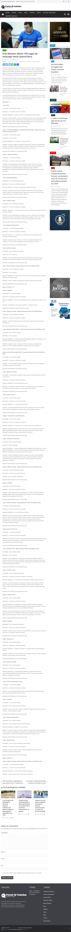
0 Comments (16, 59)
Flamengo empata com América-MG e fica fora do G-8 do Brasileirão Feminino (64, 141)
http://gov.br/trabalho (19, 73)
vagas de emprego (36, 61)
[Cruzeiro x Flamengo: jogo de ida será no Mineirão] (60, 107)
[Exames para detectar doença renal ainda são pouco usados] (54, 91)
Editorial (32, 12)
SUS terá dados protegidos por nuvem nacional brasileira (57, 68)
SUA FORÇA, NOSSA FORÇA (49, 12)
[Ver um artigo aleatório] (68, 14)
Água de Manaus (47, 903)
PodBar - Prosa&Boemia (34, 891)
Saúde (53, 61)
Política (14, 12)
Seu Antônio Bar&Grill (34, 892)
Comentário (4, 833)
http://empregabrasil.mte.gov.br (11, 75)
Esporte (53, 115)
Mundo (39, 12)
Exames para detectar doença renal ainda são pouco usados (64, 89)
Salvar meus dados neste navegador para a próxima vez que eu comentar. (22, 873)
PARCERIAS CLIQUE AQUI (11, 16)
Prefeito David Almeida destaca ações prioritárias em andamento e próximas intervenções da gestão (24, 805)
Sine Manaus (29, 61)
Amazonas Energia (47, 900)
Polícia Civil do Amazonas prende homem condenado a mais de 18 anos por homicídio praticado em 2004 (59, 177)
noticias (16, 61)
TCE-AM (45, 918)
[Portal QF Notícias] (2, 14)
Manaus (12, 61)
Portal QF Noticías (22, 61)
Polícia (20, 12)
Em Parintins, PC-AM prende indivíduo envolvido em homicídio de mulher (36, 782)
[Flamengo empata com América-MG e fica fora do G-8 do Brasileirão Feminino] (54, 143)
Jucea (44, 906)
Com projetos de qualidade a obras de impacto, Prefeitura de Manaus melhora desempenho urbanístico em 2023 (7, 807)
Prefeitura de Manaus (8, 68)
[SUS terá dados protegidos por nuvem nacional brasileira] (60, 53)
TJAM (44, 915)
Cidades (8, 12)
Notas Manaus (46, 921)
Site (2, 865)
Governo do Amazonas (48, 894)
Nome (3, 852)
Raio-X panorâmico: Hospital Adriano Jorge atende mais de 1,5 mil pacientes (13, 782)
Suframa (45, 909)
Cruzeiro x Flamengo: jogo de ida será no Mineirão (59, 120)
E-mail (3, 858)
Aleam (44, 912)
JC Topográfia (32, 894)
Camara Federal (47, 897)
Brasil (26, 12)
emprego (9, 61)
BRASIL (5, 61)
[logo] (14, 891)
